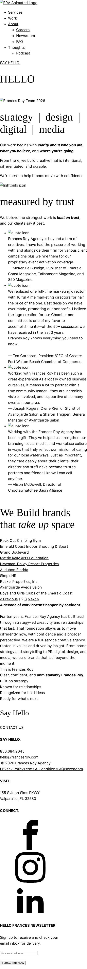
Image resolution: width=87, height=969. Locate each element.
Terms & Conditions (40, 769)
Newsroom (25, 36)
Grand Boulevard (14, 552)
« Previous (9, 599)
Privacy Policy (11, 769)
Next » (33, 599)
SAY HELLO (10, 63)
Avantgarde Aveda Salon (21, 587)
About (13, 24)
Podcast (23, 53)
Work (12, 18)
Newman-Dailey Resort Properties (29, 564)
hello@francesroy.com (19, 757)
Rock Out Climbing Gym (20, 540)
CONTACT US (11, 727)
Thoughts (16, 47)
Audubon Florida (14, 570)
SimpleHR (8, 576)
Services (15, 12)
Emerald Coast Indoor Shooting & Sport (34, 546)
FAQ (19, 41)
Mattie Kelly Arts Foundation (24, 558)
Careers (23, 30)
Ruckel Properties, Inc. (19, 581)
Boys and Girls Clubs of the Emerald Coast (36, 593)
